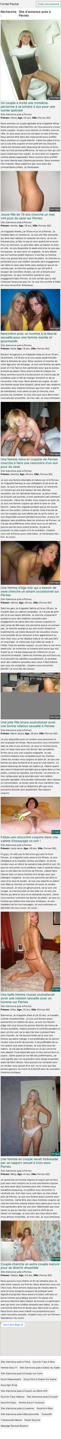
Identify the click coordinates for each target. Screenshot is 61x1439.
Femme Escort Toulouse (31, 1402)
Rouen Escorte (32, 1420)
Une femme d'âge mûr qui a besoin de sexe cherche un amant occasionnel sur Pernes (30, 591)
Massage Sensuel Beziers (14, 1425)
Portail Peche (9, 4)
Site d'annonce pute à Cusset (42, 1396)
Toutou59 (46, 1414)
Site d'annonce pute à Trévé (15, 1361)
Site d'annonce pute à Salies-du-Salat (39, 1367)
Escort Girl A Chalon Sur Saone (40, 1379)
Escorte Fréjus (8, 1402)
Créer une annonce (48, 4)
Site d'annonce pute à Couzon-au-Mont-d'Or (24, 1390)
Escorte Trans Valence (12, 1396)
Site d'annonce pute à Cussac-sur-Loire (21, 1373)
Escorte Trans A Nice (44, 1361)
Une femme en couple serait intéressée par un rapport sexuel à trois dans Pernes (29, 1162)
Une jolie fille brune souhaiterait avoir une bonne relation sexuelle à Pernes (28, 724)
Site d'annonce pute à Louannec (17, 1408)
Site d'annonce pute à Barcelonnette (20, 1414)
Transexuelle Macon (11, 1420)
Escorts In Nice (45, 1408)
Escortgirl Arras (9, 1385)
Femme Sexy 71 (9, 1367)
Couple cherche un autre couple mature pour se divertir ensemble (30, 1266)
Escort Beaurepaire (11, 1379)
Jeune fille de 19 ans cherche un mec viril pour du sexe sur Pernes (28, 216)
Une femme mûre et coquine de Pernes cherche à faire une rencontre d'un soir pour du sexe (29, 463)
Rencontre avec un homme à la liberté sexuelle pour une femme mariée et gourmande (29, 337)
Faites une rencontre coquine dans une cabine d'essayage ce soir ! (29, 839)
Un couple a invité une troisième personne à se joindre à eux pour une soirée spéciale (28, 106)
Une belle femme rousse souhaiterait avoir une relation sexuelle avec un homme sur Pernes (28, 998)
